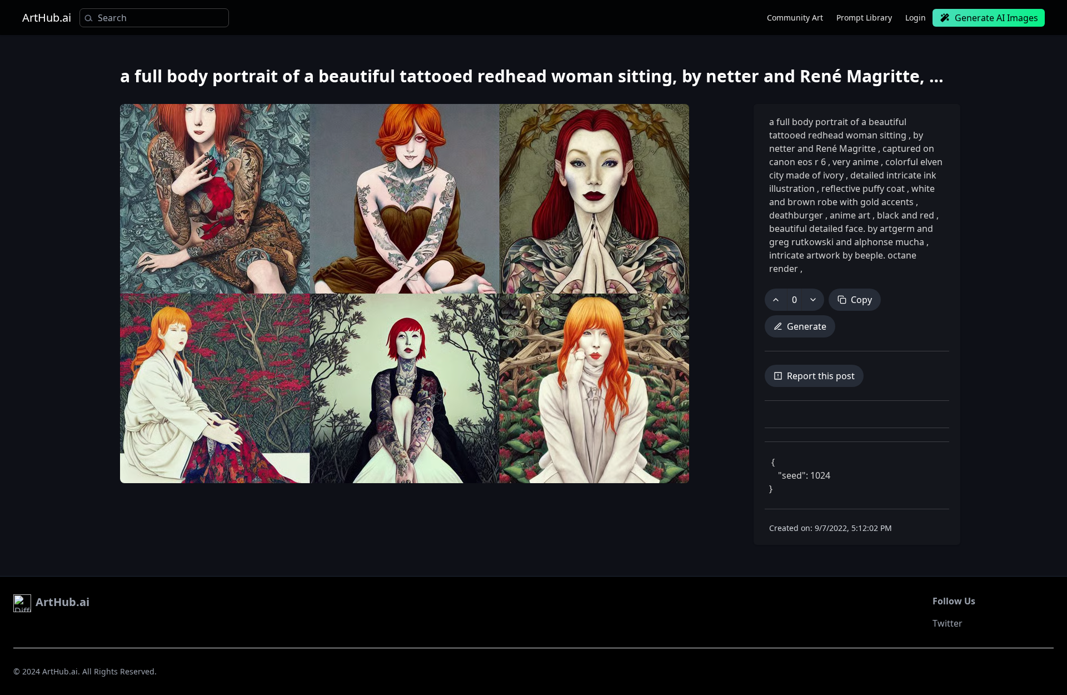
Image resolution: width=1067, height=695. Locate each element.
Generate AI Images (996, 18)
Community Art (795, 17)
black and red (905, 215)
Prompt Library (864, 17)
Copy (861, 300)
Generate (806, 326)
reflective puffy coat (863, 188)
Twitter (948, 623)
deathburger (797, 215)
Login (915, 17)
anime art (849, 215)
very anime (855, 162)
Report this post (821, 376)
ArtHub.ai (46, 17)
